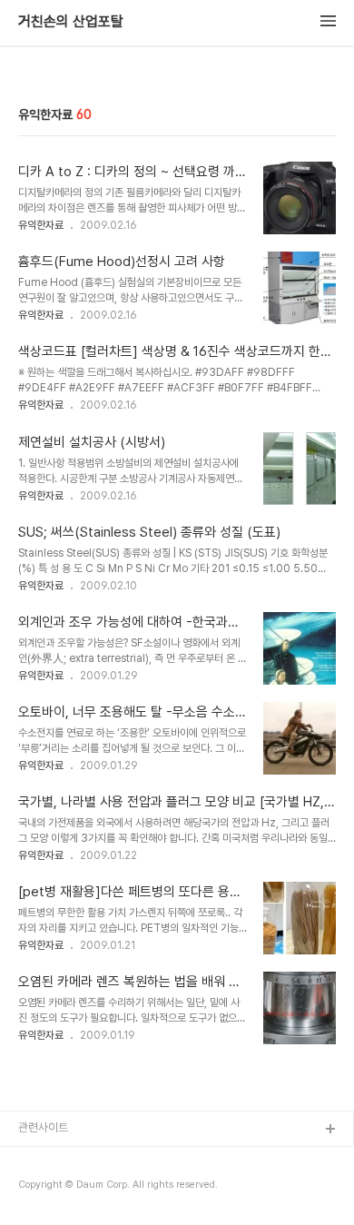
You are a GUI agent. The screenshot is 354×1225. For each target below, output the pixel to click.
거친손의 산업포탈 (70, 22)
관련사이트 (43, 1127)
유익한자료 (41, 225)
